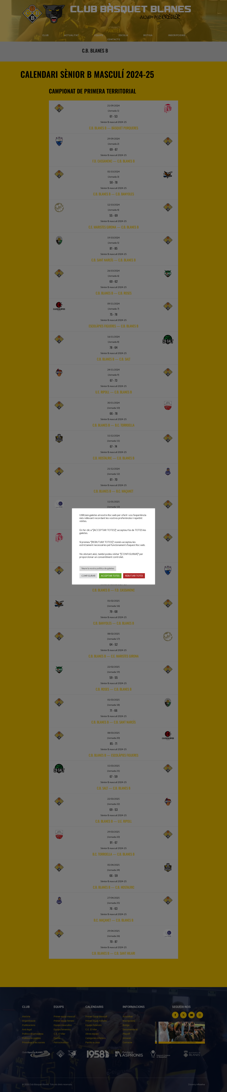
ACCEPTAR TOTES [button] (110, 575)
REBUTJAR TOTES (134, 575)
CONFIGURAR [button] (88, 575)
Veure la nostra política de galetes (97, 568)
